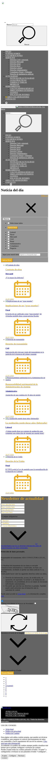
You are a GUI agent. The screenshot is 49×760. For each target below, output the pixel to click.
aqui (2, 596)
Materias (6, 219)
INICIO (8, 51)
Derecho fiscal (15, 66)
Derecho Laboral (16, 68)
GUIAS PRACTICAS (18, 80)
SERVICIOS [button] (10, 58)
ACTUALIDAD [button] (11, 76)
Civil (12, 239)
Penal (12, 241)
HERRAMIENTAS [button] (12, 86)
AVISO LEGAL (11, 711)
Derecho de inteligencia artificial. (22, 74)
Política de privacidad (13, 731)
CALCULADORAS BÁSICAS (22, 88)
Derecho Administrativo (18, 70)
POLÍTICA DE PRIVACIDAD (16, 713)
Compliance (14, 246)
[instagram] (6, 103)
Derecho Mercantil (16, 62)
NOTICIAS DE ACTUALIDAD (22, 78)
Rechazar (21, 756)
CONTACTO (10, 99)
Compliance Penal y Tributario (21, 72)
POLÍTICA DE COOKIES (15, 716)
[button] (26, 22)
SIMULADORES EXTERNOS (22, 90)
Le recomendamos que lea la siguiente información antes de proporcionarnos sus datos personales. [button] (21, 546)
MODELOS (14, 84)
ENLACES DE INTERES (20, 95)
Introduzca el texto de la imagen (12, 633)
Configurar (12, 756)
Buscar (9, 25)
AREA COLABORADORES (18, 97)
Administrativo (15, 244)
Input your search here (11, 255)
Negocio (13, 248)
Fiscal (12, 235)
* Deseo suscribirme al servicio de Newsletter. (17, 603)
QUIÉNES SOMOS (12, 54)
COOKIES (4, 758)
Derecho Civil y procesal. (19, 60)
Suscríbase (7, 673)
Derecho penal (15, 64)
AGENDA (14, 93)
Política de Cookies (12, 733)
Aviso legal (9, 729)
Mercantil (13, 237)
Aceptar (4, 756)
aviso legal (21, 594)
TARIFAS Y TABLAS (18, 82)
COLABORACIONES (14, 56)
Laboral (13, 232)
